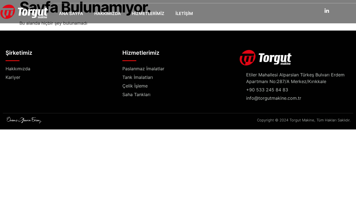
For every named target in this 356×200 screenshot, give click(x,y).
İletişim (184, 13)
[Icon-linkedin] (326, 10)
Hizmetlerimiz (148, 13)
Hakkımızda (107, 13)
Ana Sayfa (71, 13)
